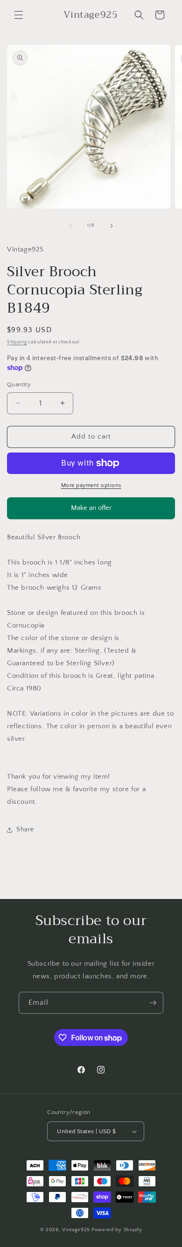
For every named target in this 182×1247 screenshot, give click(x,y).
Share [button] (25, 829)
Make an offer (91, 511)
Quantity (19, 384)
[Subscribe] (152, 1003)
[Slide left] (70, 226)
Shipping (17, 342)
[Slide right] (111, 226)
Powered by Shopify (116, 1230)
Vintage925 (76, 1230)
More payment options (91, 485)
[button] (18, 15)
